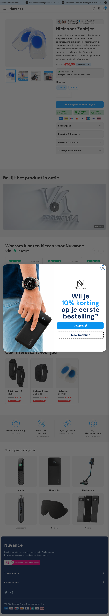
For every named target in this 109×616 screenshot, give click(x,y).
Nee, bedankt (80, 335)
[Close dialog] (103, 268)
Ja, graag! (80, 325)
